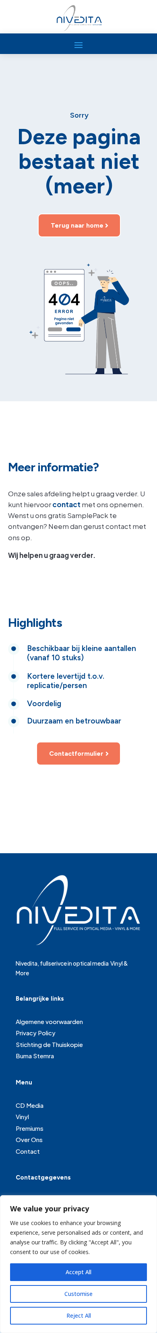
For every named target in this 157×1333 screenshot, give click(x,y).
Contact (28, 1151)
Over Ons (29, 1139)
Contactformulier (76, 753)
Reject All (78, 1315)
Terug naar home (77, 225)
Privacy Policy (36, 1033)
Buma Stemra (35, 1055)
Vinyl (22, 1116)
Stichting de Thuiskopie (49, 1044)
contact (66, 504)
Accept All (78, 1272)
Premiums (29, 1128)
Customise (78, 1294)
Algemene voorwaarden (49, 1021)
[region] (78, 1264)
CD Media (29, 1105)
